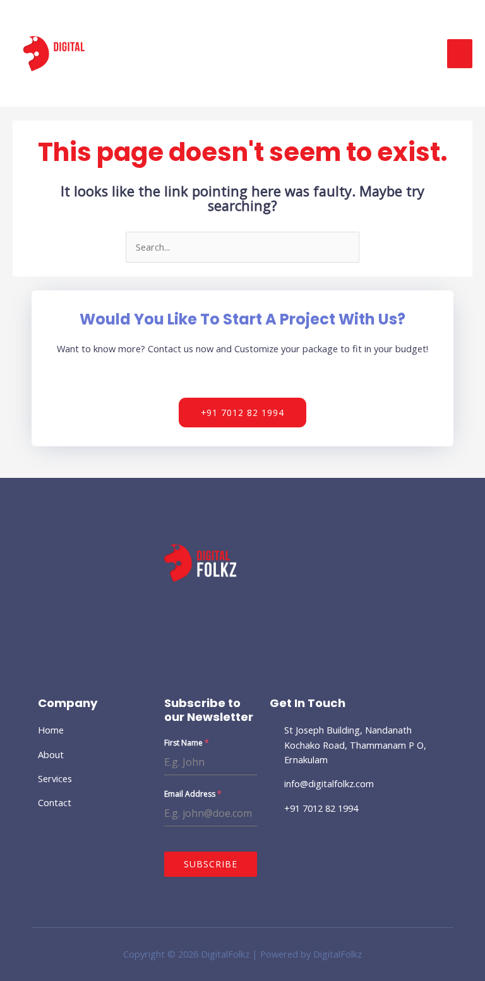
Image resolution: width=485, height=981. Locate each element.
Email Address (193, 793)
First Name (186, 742)
